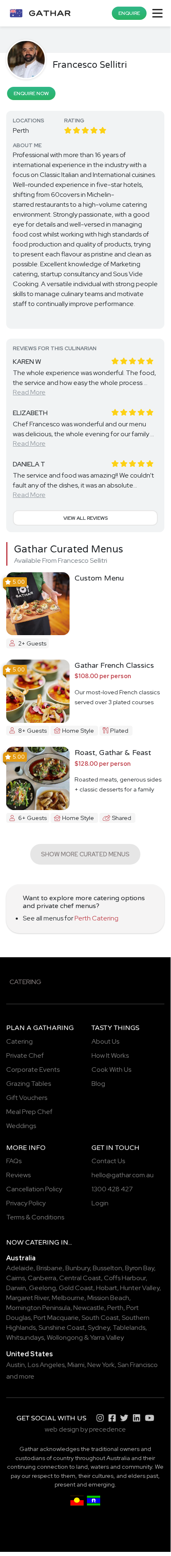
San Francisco (138, 1364)
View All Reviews (85, 518)
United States (29, 1354)
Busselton (107, 1268)
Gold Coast (76, 1288)
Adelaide (20, 1268)
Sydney (99, 1327)
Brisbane (49, 1268)
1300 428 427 (112, 1189)
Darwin (16, 1288)
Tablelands (129, 1327)
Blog (98, 1083)
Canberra (42, 1278)
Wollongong (65, 1337)
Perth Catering (96, 918)
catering (42, 1242)
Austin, (16, 1364)
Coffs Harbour (125, 1278)
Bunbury (77, 1268)
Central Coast (80, 1278)
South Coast (100, 1317)
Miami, (76, 1364)
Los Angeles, (47, 1364)
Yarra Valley (107, 1337)
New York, (101, 1364)
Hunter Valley (139, 1288)
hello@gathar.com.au (123, 1175)
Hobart (106, 1288)
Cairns (15, 1278)
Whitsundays (25, 1337)
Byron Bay (139, 1268)
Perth (115, 1307)
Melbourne (68, 1297)
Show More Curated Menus (85, 854)
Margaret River (27, 1297)
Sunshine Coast (62, 1327)
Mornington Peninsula (38, 1307)
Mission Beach (108, 1297)
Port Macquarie (56, 1317)
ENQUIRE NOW (31, 93)
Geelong (42, 1288)
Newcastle (88, 1307)
